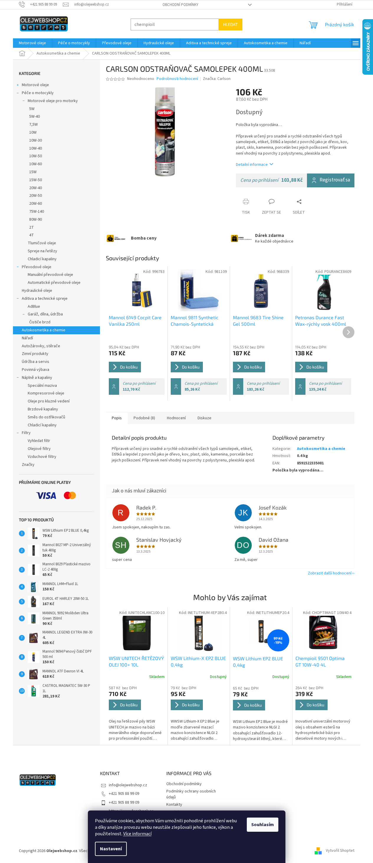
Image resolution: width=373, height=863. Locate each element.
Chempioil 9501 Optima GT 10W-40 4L (320, 661)
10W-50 (35, 156)
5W (31, 109)
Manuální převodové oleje (50, 275)
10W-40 (35, 148)
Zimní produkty (35, 354)
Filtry (26, 433)
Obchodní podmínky (180, 4)
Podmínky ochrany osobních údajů (191, 794)
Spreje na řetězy (42, 251)
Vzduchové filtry (42, 457)
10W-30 (35, 140)
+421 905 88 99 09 (124, 794)
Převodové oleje (36, 267)
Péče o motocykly (38, 93)
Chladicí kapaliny (42, 259)
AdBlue (34, 306)
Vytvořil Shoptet (340, 851)
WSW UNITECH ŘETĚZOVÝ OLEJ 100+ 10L (136, 661)
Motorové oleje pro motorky (53, 101)
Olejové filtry (39, 449)
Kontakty (174, 805)
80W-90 (35, 219)
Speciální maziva (42, 386)
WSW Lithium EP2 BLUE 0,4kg (258, 662)
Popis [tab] (117, 418)
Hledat (230, 24)
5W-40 (34, 116)
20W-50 (35, 196)
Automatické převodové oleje (54, 283)
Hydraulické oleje (37, 291)
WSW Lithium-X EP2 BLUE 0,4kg (198, 661)
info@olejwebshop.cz (128, 785)
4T (31, 235)
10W (33, 132)
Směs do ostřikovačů (46, 417)
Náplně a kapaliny (37, 378)
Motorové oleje (35, 85)
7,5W (33, 124)
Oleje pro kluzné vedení (49, 401)
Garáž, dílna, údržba (45, 314)
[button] (137, 713)
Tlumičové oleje (42, 243)
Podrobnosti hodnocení (177, 79)
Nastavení (111, 849)
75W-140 (36, 211)
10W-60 (35, 164)
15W (33, 172)
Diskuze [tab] (204, 418)
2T (31, 227)
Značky (28, 465)
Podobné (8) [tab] (144, 418)
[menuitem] (32, 43)
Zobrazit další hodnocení (329, 573)
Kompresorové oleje (46, 393)
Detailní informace (252, 165)
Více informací (137, 834)
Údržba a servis (35, 362)
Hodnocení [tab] (176, 418)
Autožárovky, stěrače (41, 346)
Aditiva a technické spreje (45, 299)
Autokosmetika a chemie (43, 330)
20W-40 (35, 188)
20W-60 (35, 204)
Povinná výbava (35, 370)
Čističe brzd (39, 322)
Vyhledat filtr (39, 441)
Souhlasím (262, 824)
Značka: (217, 79)
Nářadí (27, 338)
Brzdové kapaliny (43, 409)
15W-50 (35, 180)
